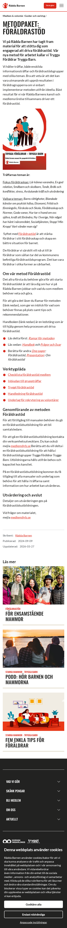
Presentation (35, 355)
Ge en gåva (50, 5)
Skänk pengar (15, 791)
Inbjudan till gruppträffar (24, 381)
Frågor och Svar (50, 344)
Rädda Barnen (23, 535)
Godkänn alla (33, 904)
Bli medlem (13, 800)
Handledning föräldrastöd (25, 393)
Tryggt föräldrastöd (21, 387)
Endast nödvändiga (33, 914)
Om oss (10, 809)
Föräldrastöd (27, 234)
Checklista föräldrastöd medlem (29, 374)
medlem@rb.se (21, 446)
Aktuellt (12, 819)
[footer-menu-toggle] (59, 781)
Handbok (28, 344)
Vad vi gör (13, 781)
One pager (38, 351)
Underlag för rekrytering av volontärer (33, 400)
